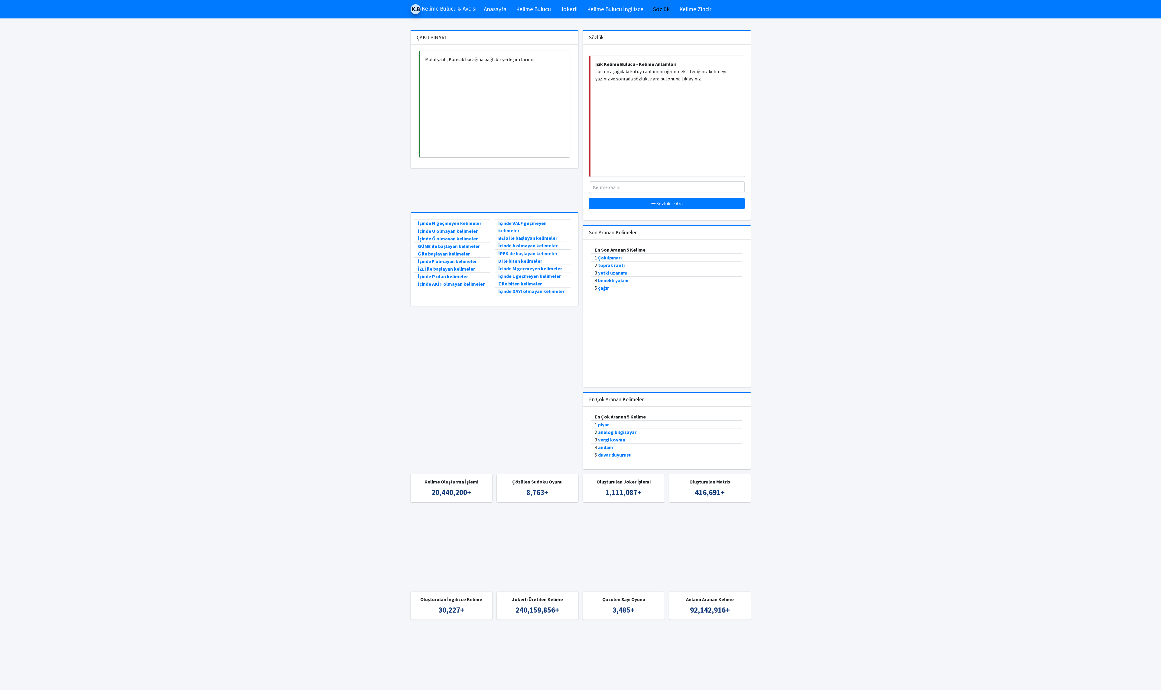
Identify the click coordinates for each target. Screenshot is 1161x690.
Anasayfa (495, 9)
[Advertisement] (495, 110)
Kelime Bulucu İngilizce (615, 9)
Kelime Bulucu (533, 9)
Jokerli (569, 9)
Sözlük (661, 9)
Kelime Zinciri (696, 9)
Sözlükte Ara (669, 203)
